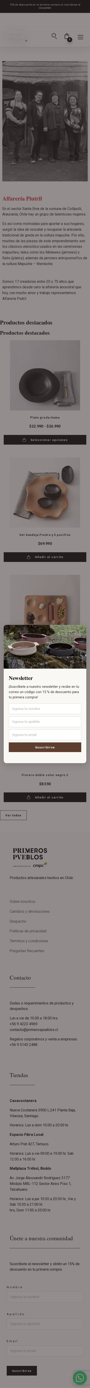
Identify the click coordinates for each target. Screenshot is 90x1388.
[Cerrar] (78, 631)
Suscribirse (45, 747)
